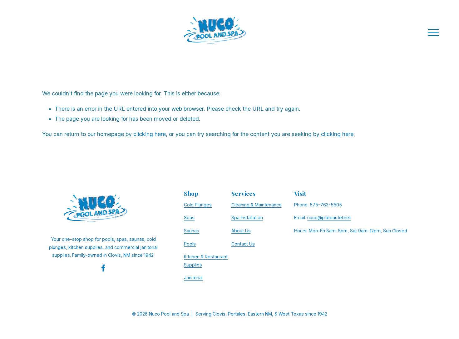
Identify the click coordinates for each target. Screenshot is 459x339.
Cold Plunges (198, 204)
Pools (190, 243)
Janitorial (193, 277)
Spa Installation (247, 217)
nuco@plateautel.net (329, 217)
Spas (189, 217)
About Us (241, 230)
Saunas (191, 230)
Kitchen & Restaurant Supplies (206, 260)
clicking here (149, 134)
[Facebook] (103, 268)
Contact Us (243, 243)
